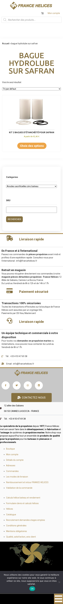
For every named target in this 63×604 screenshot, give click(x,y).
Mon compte (54, 13)
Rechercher (14, 219)
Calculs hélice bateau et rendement (23, 497)
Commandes (12, 471)
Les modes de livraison (17, 476)
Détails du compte (15, 460)
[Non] (59, 582)
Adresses (10, 465)
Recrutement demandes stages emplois (25, 520)
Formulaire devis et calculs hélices (22, 503)
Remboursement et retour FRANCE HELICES (27, 482)
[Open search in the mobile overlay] (31, 20)
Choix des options (32, 145)
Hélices (9, 509)
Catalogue (11, 514)
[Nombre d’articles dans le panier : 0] (42, 13)
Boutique (10, 449)
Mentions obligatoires (16, 531)
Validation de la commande (19, 488)
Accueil (5, 43)
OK (32, 588)
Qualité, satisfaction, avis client (21, 537)
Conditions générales (16, 525)
